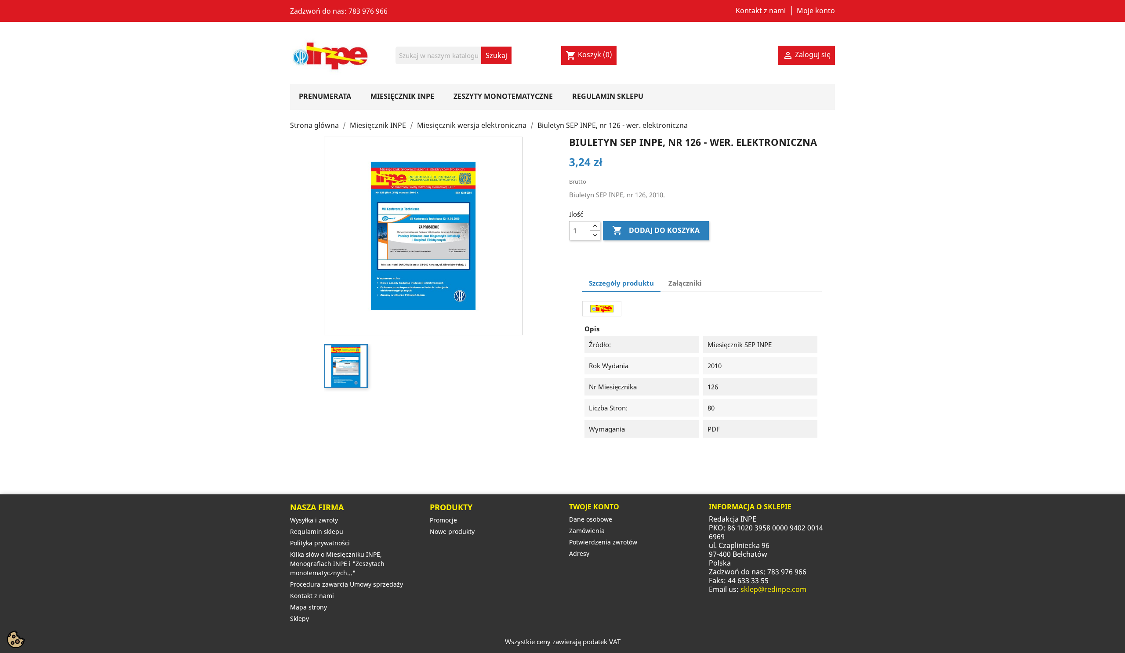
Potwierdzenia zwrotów (603, 542)
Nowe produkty (452, 531)
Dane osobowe (590, 519)
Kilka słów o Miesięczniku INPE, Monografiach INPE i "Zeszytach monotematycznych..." (337, 563)
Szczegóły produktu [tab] (621, 283)
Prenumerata (325, 96)
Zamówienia (587, 530)
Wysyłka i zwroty (314, 520)
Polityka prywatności (320, 543)
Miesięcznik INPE (402, 96)
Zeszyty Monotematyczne (503, 96)
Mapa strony (308, 607)
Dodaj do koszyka (656, 230)
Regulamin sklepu (607, 96)
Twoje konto (594, 507)
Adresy (579, 553)
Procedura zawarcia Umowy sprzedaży (346, 584)
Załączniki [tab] (685, 283)
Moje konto (816, 10)
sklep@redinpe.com (773, 589)
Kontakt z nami (761, 10)
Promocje (443, 520)
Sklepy (299, 618)
